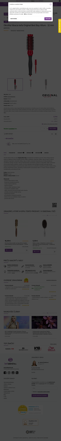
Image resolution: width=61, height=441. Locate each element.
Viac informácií (28, 14)
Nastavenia (13, 19)
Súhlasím (48, 19)
